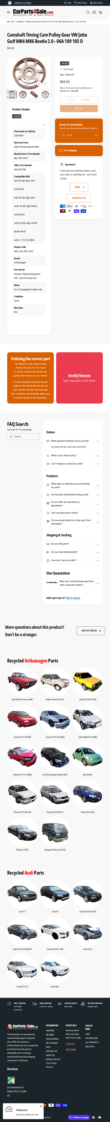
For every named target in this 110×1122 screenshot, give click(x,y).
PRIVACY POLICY (53, 1059)
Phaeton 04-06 (22, 850)
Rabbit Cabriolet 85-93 (55, 699)
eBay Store (89, 1046)
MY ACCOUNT (52, 1043)
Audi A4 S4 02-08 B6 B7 (22, 949)
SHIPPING (50, 1031)
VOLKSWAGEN (91, 1038)
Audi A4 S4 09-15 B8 (55, 949)
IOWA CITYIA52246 (23, 3)
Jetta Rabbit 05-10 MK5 (87, 737)
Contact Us (70, 1044)
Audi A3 (55, 911)
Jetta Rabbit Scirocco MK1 (22, 699)
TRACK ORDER (52, 1039)
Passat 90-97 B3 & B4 (22, 812)
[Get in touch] (94, 12)
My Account (98, 3)
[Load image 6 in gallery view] (34, 94)
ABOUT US (50, 1055)
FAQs (77, 187)
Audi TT (22, 911)
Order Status (82, 3)
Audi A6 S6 (87, 949)
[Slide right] (45, 83)
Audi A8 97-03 (22, 987)
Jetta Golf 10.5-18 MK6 (22, 775)
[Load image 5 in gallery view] (23, 94)
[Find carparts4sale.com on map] (11, 1083)
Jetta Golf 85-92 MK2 (87, 699)
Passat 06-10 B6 (87, 812)
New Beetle (87, 775)
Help (69, 3)
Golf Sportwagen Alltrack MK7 (54, 775)
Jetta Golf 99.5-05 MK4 (55, 737)
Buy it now (79, 108)
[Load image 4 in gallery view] (12, 94)
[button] (8, 12)
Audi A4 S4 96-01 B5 (87, 911)
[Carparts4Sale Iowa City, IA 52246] (9, 3)
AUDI (87, 1034)
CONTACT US (79, 198)
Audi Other (55, 987)
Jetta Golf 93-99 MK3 (22, 737)
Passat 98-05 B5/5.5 (55, 812)
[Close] (41, 1106)
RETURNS (50, 1035)
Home (12, 22)
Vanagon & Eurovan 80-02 (54, 850)
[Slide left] (39, 83)
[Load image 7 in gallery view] (45, 94)
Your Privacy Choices (51, 1065)
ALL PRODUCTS (92, 1042)
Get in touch (89, 630)
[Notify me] (95, 135)
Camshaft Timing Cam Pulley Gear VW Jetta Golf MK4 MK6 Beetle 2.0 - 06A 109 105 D (51, 22)
